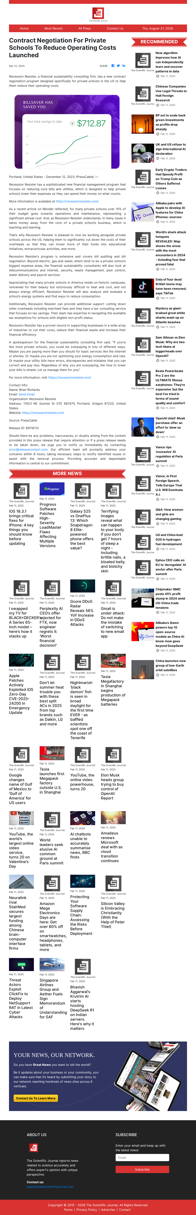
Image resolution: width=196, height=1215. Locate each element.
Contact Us (115, 28)
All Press (84, 28)
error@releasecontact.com (28, 449)
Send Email (27, 394)
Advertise (108, 1210)
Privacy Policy (87, 1210)
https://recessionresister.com (43, 413)
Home (24, 28)
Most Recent (53, 28)
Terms (68, 1210)
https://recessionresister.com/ (77, 201)
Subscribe (142, 1169)
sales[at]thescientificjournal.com (50, 1187)
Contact (125, 1210)
